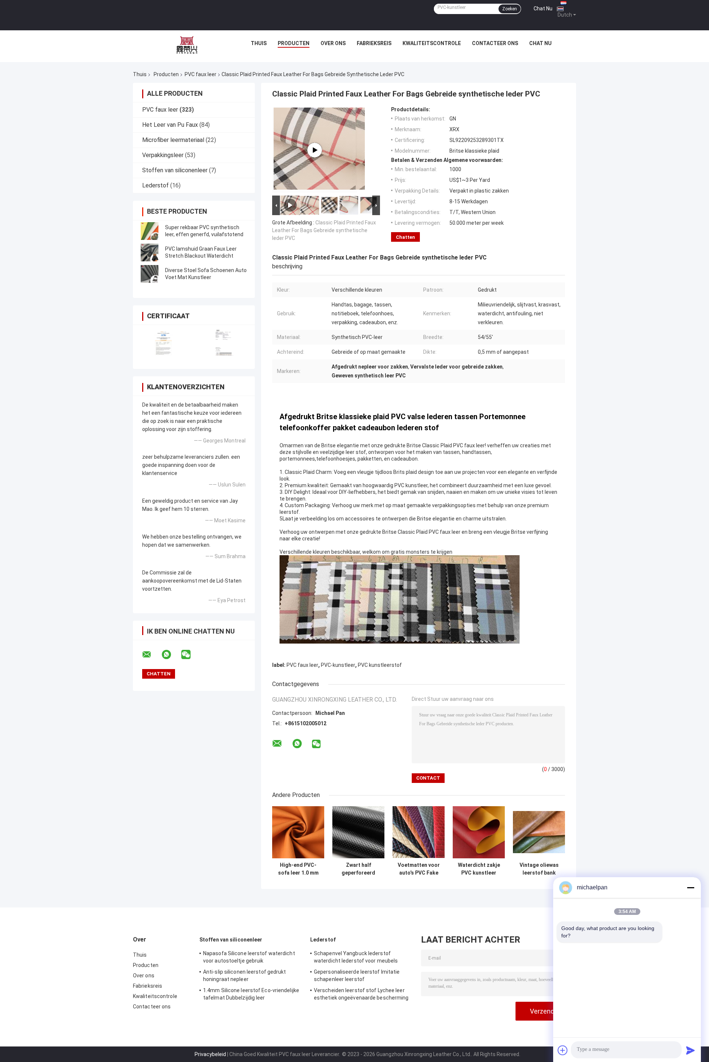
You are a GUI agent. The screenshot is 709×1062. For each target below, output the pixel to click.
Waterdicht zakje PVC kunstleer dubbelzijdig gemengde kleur (479, 869)
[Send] (690, 1050)
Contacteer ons (495, 43)
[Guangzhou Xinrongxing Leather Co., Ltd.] (186, 45)
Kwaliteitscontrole (432, 43)
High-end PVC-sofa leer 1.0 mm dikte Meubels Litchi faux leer (298, 869)
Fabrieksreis (374, 43)
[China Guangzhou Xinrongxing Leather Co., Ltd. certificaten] (163, 342)
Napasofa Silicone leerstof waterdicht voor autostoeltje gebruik (249, 957)
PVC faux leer (200, 74)
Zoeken (509, 8)
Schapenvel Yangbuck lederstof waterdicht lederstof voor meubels (356, 957)
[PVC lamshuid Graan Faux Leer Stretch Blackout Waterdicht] (150, 252)
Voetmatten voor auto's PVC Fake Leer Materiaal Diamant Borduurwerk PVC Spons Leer (419, 869)
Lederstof (155, 185)
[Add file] (563, 1050)
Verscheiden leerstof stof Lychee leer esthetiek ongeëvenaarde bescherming (361, 994)
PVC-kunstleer (338, 665)
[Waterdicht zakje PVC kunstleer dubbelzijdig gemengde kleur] (479, 832)
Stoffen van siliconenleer (175, 170)
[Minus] (690, 887)
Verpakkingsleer (163, 155)
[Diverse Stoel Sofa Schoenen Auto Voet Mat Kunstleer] (150, 274)
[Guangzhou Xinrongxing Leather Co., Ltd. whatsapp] (171, 655)
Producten (293, 43)
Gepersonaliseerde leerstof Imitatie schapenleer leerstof (357, 975)
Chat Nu (543, 8)
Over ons (333, 43)
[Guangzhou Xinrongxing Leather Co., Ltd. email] (151, 655)
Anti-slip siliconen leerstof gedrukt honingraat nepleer (244, 975)
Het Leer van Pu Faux (170, 124)
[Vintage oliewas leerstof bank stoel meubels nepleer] (539, 832)
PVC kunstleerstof (380, 665)
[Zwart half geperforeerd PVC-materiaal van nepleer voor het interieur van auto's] (358, 832)
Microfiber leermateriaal (173, 139)
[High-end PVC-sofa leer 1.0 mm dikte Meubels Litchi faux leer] (298, 832)
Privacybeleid (210, 1054)
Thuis (259, 43)
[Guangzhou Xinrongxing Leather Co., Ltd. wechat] (190, 655)
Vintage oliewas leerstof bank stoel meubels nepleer (539, 869)
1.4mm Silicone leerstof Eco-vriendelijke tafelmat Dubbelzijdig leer (251, 994)
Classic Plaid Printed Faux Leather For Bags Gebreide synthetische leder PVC (324, 230)
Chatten (405, 237)
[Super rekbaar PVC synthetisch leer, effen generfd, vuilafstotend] (150, 231)
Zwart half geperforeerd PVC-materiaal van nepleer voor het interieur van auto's (358, 869)
